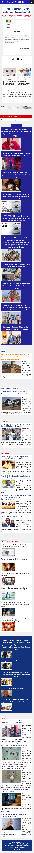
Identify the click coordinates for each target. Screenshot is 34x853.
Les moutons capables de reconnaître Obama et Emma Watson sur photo (14, 767)
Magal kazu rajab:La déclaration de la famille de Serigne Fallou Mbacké (13, 545)
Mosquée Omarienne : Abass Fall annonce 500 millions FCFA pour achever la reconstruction (24, 83)
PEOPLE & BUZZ (14, 92)
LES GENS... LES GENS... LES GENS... (23, 87)
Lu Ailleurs (15, 98)
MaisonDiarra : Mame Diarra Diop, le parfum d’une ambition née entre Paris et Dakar (16, 174)
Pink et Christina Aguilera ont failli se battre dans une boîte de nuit (15, 815)
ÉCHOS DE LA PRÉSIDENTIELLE (15, 90)
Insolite (23, 96)
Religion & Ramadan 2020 (9, 89)
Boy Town (17, 89)
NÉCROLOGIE (15, 96)
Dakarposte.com (17, 2)
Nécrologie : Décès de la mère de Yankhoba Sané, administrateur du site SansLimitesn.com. (16, 497)
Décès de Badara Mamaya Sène (12, 516)
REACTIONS (4, 90)
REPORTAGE (16, 542)
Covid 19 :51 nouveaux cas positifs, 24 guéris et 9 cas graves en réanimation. (14, 589)
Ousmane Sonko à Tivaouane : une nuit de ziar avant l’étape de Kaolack (9, 83)
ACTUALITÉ (5, 87)
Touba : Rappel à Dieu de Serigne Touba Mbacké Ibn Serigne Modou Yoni (14, 457)
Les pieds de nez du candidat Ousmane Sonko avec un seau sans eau (14, 722)
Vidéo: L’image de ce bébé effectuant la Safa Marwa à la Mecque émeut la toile (14, 745)
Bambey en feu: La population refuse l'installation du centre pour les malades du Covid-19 (15, 604)
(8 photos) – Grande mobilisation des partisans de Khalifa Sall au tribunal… (16, 700)
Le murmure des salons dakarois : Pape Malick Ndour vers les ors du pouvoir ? (16, 328)
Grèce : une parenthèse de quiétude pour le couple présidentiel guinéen (16, 265)
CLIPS (23, 542)
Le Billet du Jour (11, 87)
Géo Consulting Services (24, 89)
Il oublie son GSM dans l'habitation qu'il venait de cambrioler (14, 790)
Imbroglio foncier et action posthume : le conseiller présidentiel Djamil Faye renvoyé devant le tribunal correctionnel (16, 307)
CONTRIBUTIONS (13, 94)
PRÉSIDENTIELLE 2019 (23, 98)
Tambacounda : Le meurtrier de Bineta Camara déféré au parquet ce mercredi (14, 392)
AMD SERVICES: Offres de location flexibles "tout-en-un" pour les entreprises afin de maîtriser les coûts (16, 218)
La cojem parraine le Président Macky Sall (16, 661)
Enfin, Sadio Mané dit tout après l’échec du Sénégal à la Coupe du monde (15, 425)
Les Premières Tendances (27, 90)
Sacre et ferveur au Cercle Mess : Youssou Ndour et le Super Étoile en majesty (16, 154)
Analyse (19, 96)
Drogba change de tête (16, 688)
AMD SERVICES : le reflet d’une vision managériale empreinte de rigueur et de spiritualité (16, 196)
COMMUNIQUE (20, 94)
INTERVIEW (8, 96)
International (8, 92)
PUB (11, 98)
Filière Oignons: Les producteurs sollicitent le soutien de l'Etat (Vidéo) (15, 620)
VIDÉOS (26, 94)
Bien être (27, 96)
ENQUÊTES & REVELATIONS (9, 388)
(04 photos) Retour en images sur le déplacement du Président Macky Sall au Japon (16, 674)
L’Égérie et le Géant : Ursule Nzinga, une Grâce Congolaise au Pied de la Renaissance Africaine (16, 285)
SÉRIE (9, 542)
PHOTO (20, 92)
